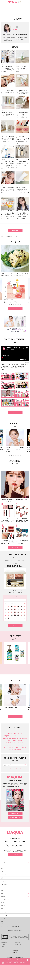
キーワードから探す (15, 768)
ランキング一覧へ (15, 547)
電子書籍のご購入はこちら (15, 817)
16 (5, 612)
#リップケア (5, 747)
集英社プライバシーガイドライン (19, 944)
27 (18, 615)
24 (8, 615)
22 (24, 612)
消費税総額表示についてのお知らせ (15, 930)
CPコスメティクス (18, 590)
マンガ (3, 918)
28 (21, 615)
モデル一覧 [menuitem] (3, 912)
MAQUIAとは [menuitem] (4, 915)
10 (8, 609)
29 (24, 615)
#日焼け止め (22, 745)
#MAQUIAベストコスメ (9, 736)
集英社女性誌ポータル (4, 942)
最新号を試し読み (15, 813)
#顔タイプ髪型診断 (8, 745)
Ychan (14, 27)
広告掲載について (17, 942)
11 (11, 609)
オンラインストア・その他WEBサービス (10, 926)
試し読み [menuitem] (3, 902)
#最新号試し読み (17, 749)
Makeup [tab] (15, 467)
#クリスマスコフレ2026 (22, 736)
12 (15, 609)
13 (18, 609)
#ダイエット (16, 747)
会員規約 (2, 946)
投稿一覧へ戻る (15, 230)
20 (18, 612)
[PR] (15, 324)
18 (11, 612)
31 (8, 618)
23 (5, 615)
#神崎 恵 (10, 740)
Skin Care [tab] (8, 467)
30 (5, 618)
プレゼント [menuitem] (3, 905)
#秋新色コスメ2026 (7, 738)
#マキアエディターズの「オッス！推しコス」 (15, 742)
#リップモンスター (23, 747)
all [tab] (3, 467)
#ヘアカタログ (16, 745)
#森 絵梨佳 (14, 738)
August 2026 (15, 597)
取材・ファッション (6, 921)
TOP (2, 236)
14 (21, 609)
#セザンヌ (11, 749)
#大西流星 (19, 738)
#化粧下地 (11, 747)
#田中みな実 (24, 738)
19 (15, 612)
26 (15, 615)
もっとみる (15, 308)
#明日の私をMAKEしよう (15, 733)
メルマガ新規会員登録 (15, 854)
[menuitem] (15, 862)
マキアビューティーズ (8, 236)
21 (21, 612)
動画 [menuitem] (2, 908)
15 (24, 609)
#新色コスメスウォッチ (17, 740)
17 (8, 612)
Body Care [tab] (22, 467)
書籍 (2, 923)
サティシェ (10, 590)
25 (12, 615)
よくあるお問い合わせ (4, 944)
